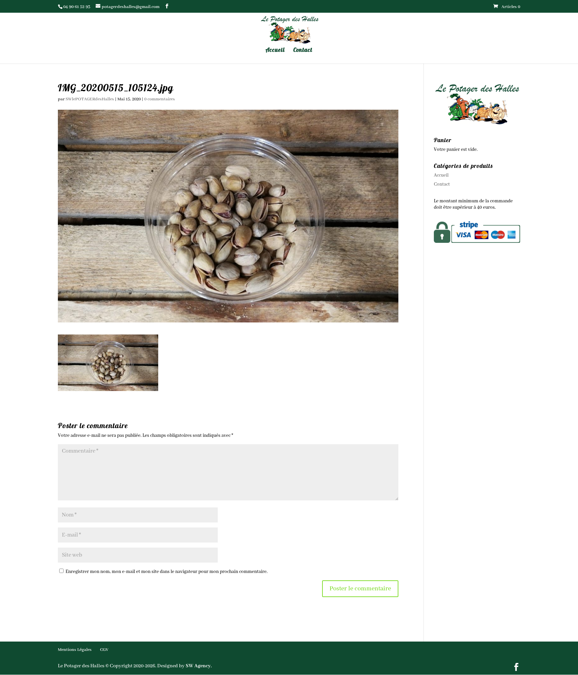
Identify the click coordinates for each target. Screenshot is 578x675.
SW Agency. (199, 666)
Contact (302, 50)
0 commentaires (159, 99)
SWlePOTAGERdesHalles (90, 99)
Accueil (275, 50)
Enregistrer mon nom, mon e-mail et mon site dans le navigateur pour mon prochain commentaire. (167, 572)
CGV (104, 650)
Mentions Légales (75, 650)
